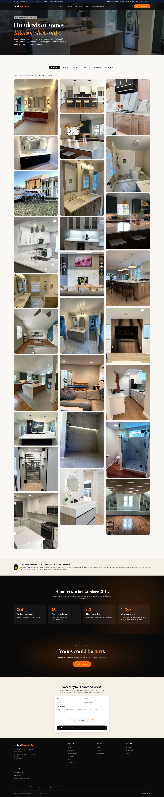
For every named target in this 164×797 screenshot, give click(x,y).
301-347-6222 (44, 1)
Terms (148, 793)
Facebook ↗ (52, 75)
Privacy (143, 793)
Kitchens (65, 67)
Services (61, 6)
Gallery (69, 6)
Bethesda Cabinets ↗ (98, 6)
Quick (21, 6)
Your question (61, 706)
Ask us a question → (66, 728)
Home (15, 12)
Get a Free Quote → (142, 6)
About (87, 6)
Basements (97, 67)
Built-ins (69, 759)
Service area (100, 753)
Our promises (129, 750)
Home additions (72, 753)
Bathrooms (75, 67)
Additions (86, 67)
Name (58, 698)
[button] (36, 107)
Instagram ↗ (42, 75)
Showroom (78, 6)
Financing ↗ (147, 1)
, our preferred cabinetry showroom (41, 787)
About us (128, 747)
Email (84, 698)
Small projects (71, 762)
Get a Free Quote (19, 772)
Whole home (109, 67)
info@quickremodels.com (56, 1)
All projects (54, 67)
